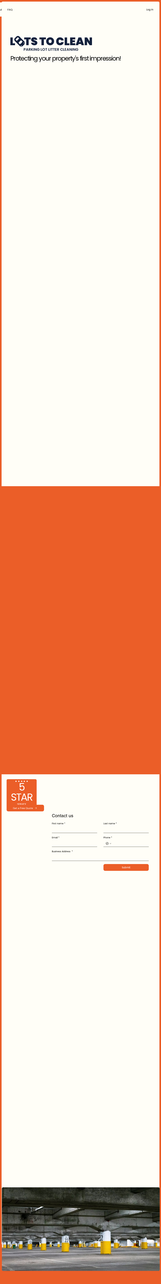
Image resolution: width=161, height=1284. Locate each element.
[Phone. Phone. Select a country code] (108, 843)
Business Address (62, 851)
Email (55, 837)
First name (58, 823)
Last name (110, 823)
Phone (107, 837)
